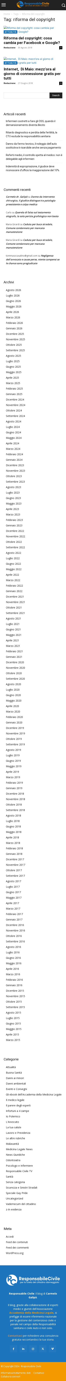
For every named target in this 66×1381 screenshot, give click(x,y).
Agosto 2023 (13, 487)
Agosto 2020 (13, 684)
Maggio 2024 (13, 438)
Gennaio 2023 (14, 525)
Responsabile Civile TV (19, 1171)
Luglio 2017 (13, 886)
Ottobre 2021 (14, 607)
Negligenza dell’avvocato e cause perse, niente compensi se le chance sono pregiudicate (32, 259)
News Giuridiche (15, 1154)
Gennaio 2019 (14, 788)
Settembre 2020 (15, 678)
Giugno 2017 (13, 892)
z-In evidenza (13, 1209)
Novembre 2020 (15, 667)
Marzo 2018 (13, 843)
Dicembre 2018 (15, 793)
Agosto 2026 (13, 290)
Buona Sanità (14, 1072)
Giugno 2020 (13, 695)
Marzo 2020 (13, 711)
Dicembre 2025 (15, 334)
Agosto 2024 (13, 421)
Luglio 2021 (13, 624)
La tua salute (13, 1127)
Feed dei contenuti (17, 1242)
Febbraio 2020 (14, 717)
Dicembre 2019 (15, 728)
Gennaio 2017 (14, 919)
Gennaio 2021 (14, 656)
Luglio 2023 (13, 492)
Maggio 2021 (13, 635)
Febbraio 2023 (14, 520)
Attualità (10, 31)
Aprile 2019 (12, 771)
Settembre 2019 (15, 744)
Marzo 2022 (13, 580)
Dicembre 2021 (15, 596)
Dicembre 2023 (15, 465)
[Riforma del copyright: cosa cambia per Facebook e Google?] (33, 30)
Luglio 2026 (13, 295)
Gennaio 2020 (14, 722)
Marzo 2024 (13, 448)
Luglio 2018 (13, 821)
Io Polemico (13, 1116)
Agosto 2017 (13, 881)
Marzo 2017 (13, 908)
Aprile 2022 (12, 574)
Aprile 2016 (12, 968)
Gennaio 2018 (14, 854)
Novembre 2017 (15, 864)
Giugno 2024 (13, 432)
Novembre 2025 (15, 339)
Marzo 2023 (13, 514)
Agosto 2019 (13, 750)
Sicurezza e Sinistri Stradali (21, 1187)
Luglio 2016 (13, 952)
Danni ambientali (16, 1083)
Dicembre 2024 (15, 399)
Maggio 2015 (13, 1029)
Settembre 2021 (15, 613)
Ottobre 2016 (14, 936)
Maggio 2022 (13, 569)
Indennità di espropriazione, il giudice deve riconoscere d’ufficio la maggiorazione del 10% (32, 168)
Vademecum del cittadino (21, 1204)
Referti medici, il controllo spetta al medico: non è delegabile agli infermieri (34, 157)
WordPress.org (14, 1253)
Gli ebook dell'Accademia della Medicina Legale (34, 1094)
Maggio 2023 (13, 503)
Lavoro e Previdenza (18, 1133)
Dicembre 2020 (15, 662)
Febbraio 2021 (14, 651)
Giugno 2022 (13, 563)
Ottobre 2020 (14, 673)
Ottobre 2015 (14, 1001)
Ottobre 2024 (14, 410)
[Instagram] (32, 1348)
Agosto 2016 (13, 947)
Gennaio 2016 (14, 985)
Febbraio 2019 (14, 782)
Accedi (10, 1236)
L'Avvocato (12, 1122)
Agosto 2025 (13, 355)
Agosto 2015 (13, 1012)
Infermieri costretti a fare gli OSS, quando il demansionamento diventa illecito (30, 123)
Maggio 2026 (13, 306)
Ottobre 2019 (14, 739)
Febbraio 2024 (14, 454)
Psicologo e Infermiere (19, 1165)
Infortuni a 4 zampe (17, 1111)
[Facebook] (13, 1348)
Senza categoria (15, 1182)
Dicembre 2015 (15, 990)
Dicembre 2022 (15, 531)
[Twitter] (42, 1348)
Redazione (9, 47)
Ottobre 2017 (14, 870)
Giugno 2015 (13, 1023)
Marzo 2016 (13, 974)
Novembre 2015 (15, 996)
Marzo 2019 (13, 777)
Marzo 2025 (13, 383)
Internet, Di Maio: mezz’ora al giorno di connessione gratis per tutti (32, 73)
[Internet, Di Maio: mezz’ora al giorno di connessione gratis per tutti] (33, 61)
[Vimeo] (52, 1348)
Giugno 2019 (13, 760)
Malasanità (12, 1143)
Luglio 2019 (13, 755)
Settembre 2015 (15, 1007)
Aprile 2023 (12, 509)
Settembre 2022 (15, 547)
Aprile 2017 (12, 903)
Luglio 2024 (13, 427)
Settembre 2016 (15, 941)
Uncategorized (14, 1198)
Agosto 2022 (13, 552)
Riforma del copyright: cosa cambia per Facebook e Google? (32, 40)
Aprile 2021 (12, 640)
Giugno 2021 (13, 629)
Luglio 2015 (13, 1018)
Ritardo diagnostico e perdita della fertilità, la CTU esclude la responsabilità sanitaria (31, 134)
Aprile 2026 (12, 312)
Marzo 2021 (13, 646)
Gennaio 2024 (14, 459)
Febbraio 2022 (14, 585)
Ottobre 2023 (14, 476)
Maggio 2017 (13, 897)
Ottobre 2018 (14, 804)
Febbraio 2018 (14, 848)
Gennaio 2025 (14, 394)
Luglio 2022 (13, 558)
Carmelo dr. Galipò (16, 196)
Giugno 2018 (13, 826)
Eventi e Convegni (16, 1089)
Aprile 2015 (12, 1034)
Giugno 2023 (13, 498)
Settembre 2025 (15, 350)
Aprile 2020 (12, 706)
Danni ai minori (15, 1078)
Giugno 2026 (13, 301)
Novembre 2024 (15, 405)
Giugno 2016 (13, 958)
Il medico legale (15, 1100)
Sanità (9, 1176)
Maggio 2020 (13, 700)
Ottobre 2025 (14, 344)
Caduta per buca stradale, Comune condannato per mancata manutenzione (29, 228)
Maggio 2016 (13, 963)
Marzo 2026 (13, 317)
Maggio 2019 (13, 766)
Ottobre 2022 (14, 542)
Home (7, 14)
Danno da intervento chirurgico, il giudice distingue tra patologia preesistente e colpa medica (30, 200)
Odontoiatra (13, 1160)
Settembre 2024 (15, 416)
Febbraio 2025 (14, 388)
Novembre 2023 (15, 470)
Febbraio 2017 (14, 914)
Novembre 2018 (15, 799)
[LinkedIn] (23, 1348)
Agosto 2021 (13, 618)
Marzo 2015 (13, 1040)
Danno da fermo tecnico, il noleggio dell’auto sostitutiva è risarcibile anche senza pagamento (33, 145)
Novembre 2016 (15, 930)
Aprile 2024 (12, 443)
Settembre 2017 (15, 875)
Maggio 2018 (13, 832)
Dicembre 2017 (15, 859)
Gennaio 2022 (14, 591)
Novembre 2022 (15, 536)
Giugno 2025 (13, 366)
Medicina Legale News (19, 1149)
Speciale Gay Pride (17, 1193)
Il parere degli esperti (18, 1105)
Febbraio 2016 (14, 979)
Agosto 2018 (13, 815)
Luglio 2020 (13, 689)
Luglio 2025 (13, 361)
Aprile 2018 (12, 837)
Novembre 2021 (15, 602)
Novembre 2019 (15, 733)
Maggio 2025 (13, 372)
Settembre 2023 (15, 481)
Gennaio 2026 (14, 328)
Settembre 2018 (15, 810)
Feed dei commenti (17, 1247)
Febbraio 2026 (14, 323)
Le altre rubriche (15, 1138)
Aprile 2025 (12, 377)
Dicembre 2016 (15, 925)
